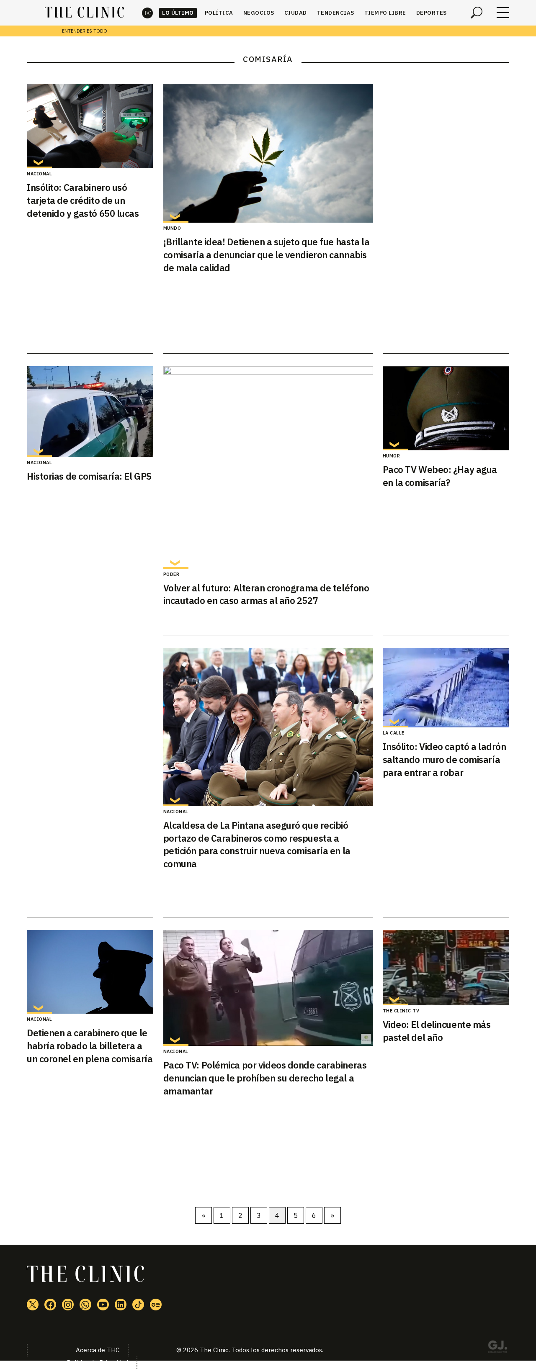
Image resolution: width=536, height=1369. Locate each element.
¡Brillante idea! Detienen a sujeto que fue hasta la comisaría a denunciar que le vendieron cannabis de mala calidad (266, 255)
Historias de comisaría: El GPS (89, 476)
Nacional (39, 174)
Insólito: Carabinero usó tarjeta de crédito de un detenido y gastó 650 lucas (83, 200)
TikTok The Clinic (138, 1304)
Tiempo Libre (385, 12)
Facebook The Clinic (50, 1304)
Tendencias (335, 12)
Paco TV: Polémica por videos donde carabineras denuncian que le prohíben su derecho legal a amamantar (265, 1078)
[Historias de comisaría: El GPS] (90, 411)
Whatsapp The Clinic (85, 1304)
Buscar (476, 12)
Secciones (503, 12)
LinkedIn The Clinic (120, 1304)
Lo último (178, 12)
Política (219, 12)
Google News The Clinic (156, 1304)
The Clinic (147, 13)
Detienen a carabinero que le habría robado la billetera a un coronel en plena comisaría (89, 1046)
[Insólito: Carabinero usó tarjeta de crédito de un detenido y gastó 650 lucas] (90, 126)
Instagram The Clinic (68, 1304)
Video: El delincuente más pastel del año (437, 1030)
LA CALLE (394, 733)
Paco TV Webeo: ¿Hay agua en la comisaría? (440, 475)
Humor (391, 456)
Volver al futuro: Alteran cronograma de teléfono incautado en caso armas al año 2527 (266, 594)
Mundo (172, 228)
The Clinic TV (401, 1011)
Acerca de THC (97, 1350)
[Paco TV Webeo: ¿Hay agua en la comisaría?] (446, 408)
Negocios (258, 12)
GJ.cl (497, 1348)
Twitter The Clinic (33, 1304)
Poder (171, 574)
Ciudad (295, 12)
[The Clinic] (84, 12)
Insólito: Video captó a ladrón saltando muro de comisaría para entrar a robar (444, 759)
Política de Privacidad (97, 1362)
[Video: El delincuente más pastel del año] (446, 967)
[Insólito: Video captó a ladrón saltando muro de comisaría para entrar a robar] (446, 687)
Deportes (431, 12)
